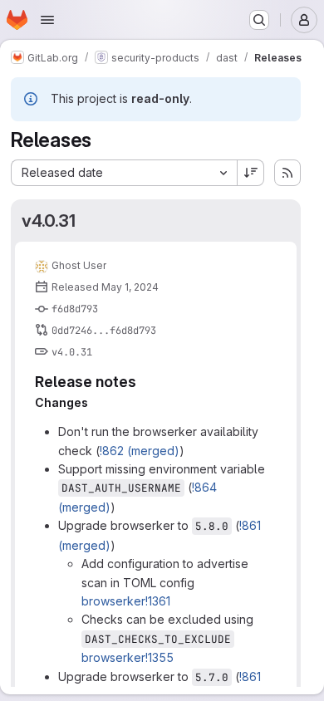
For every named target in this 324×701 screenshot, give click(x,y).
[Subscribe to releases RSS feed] (287, 172)
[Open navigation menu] (47, 20)
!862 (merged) (139, 451)
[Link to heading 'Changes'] (94, 402)
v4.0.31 (49, 220)
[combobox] (124, 172)
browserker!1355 (127, 657)
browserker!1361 (125, 601)
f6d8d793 (75, 309)
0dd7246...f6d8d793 (104, 330)
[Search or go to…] (259, 20)
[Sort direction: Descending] (251, 172)
